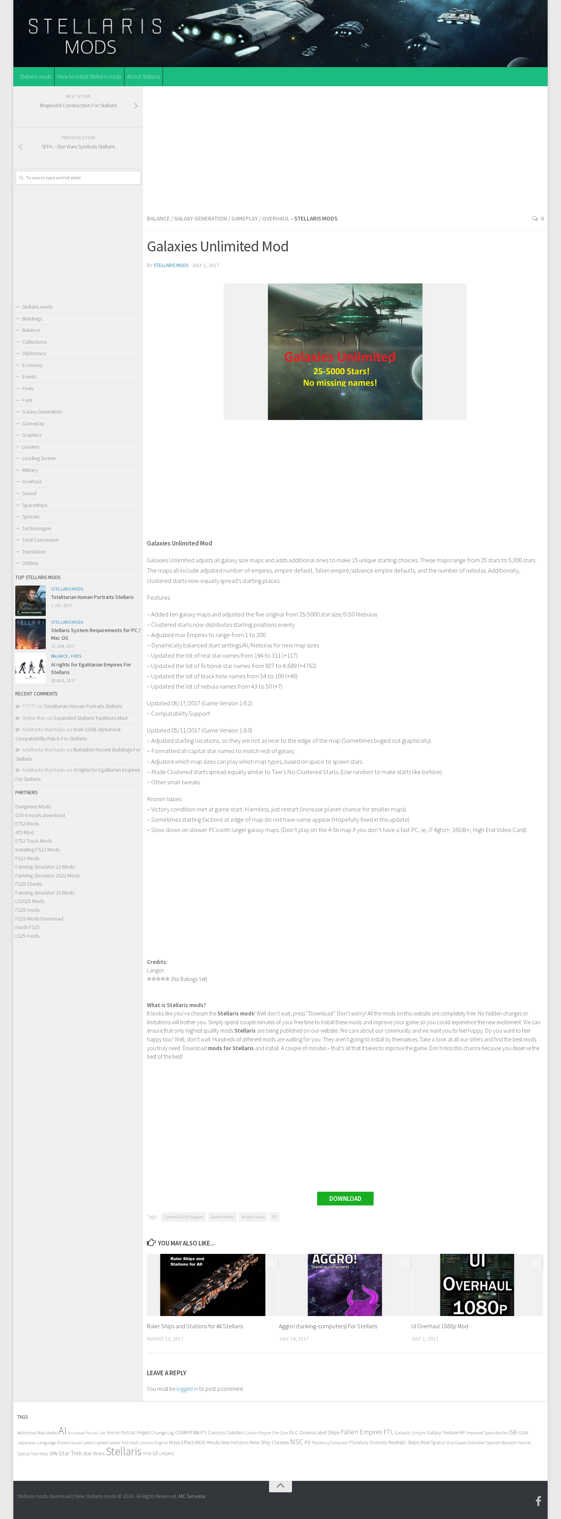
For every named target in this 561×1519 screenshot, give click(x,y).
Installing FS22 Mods (37, 849)
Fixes (27, 388)
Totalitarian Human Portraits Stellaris (92, 597)
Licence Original (154, 1442)
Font (27, 400)
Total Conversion (40, 539)
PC (274, 1217)
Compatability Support (183, 1217)
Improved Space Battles (487, 1432)
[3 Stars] (158, 979)
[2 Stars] (154, 979)
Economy (32, 365)
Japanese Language (36, 1442)
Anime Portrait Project (128, 1432)
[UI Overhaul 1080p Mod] (477, 1285)
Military (30, 470)
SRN (53, 1453)
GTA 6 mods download (40, 815)
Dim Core (280, 1432)
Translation (34, 551)
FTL (389, 1432)
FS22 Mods (27, 858)
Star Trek (70, 1453)
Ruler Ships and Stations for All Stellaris (195, 1326)
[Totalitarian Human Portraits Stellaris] (30, 601)
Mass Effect (181, 1442)
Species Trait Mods (32, 1453)
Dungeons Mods (33, 806)
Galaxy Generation (200, 218)
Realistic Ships (404, 1442)
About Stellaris (143, 76)
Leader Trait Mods (124, 1442)
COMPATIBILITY (191, 1432)
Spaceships (34, 505)
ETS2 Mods (27, 823)
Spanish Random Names (508, 1442)
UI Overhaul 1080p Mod (439, 1326)
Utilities (30, 563)
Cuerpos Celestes (225, 1432)
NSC (296, 1441)
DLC (293, 1432)
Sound (29, 493)
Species (30, 516)
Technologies (36, 528)
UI (155, 1453)
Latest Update (95, 1442)
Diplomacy (34, 353)
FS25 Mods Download (39, 918)
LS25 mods (27, 935)
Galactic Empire (410, 1432)
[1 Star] (149, 979)
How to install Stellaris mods (89, 76)
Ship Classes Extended (465, 1442)
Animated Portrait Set (86, 1432)
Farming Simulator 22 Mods (44, 866)
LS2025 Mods (29, 901)
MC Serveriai (192, 1496)
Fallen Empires (361, 1432)
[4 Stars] (163, 979)
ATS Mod (24, 832)
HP (462, 1432)
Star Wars (94, 1453)
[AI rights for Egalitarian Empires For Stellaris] (30, 668)
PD (308, 1442)
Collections (34, 341)
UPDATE (166, 1453)
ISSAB (523, 1432)
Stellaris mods (36, 76)
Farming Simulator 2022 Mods (47, 875)
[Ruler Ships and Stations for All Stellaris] (213, 1285)
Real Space (433, 1442)
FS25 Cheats (28, 883)
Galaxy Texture (442, 1432)
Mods (213, 1442)
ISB (513, 1432)
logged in (187, 1388)
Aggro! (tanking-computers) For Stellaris (328, 1326)
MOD (200, 1442)
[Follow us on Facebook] (538, 1501)
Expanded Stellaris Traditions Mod (90, 717)
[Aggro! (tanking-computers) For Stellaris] (345, 1285)
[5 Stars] (167, 979)
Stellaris (124, 1451)
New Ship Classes (269, 1442)
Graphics (32, 434)
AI (62, 1430)
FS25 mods (27, 909)
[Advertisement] (345, 148)
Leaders (30, 446)
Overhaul (276, 218)
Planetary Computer (330, 1442)
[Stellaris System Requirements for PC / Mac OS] (30, 634)
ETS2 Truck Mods (33, 840)
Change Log (162, 1432)
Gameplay (244, 218)
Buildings (32, 318)
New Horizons (234, 1442)
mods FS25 (27, 927)
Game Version (222, 1217)
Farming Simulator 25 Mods (44, 892)
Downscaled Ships (320, 1432)
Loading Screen (39, 458)
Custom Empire (258, 1432)
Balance (158, 218)
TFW (147, 1453)
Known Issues (253, 1217)
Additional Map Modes (37, 1432)
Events (29, 376)
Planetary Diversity (368, 1442)
